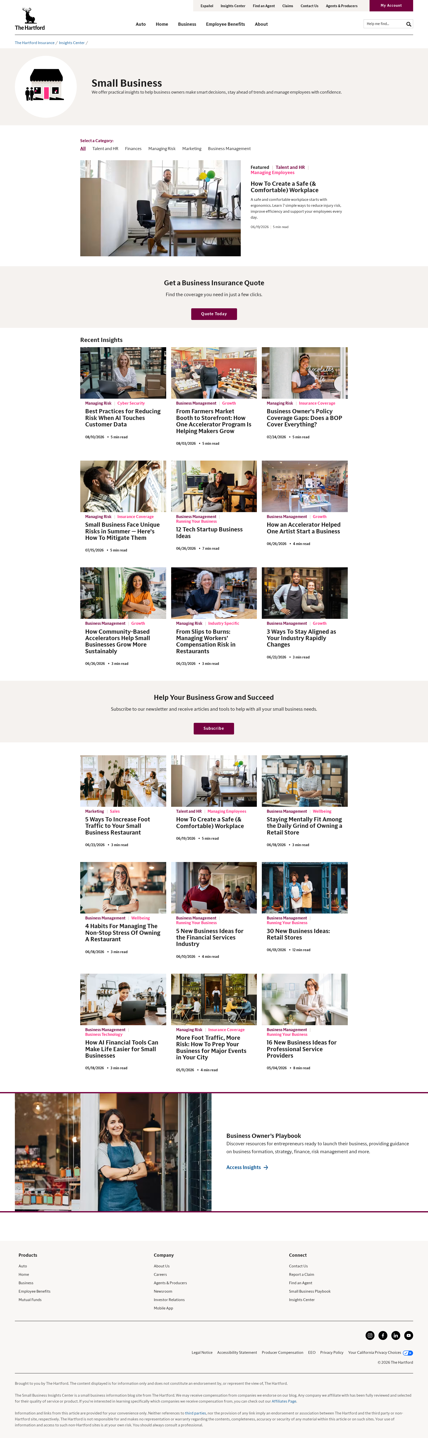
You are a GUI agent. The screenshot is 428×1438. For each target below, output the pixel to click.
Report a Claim (301, 1275)
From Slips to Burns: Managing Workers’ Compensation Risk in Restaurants (206, 641)
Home (24, 1275)
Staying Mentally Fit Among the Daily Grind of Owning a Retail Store (304, 826)
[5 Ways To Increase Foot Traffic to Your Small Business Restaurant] (123, 781)
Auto (23, 1266)
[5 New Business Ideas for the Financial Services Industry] (214, 888)
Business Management (229, 149)
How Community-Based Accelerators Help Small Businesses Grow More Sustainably (117, 641)
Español (207, 6)
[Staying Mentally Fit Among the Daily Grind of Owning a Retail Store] (305, 781)
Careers (160, 1275)
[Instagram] (370, 1339)
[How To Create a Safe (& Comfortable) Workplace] (214, 781)
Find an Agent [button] (264, 6)
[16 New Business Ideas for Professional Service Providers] (305, 999)
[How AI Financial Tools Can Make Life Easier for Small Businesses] (123, 999)
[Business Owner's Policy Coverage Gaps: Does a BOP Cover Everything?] (305, 373)
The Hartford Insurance (34, 43)
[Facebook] (382, 1339)
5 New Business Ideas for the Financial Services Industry (209, 937)
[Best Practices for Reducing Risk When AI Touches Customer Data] (123, 373)
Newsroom (163, 1291)
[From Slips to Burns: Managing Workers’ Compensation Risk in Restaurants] (214, 593)
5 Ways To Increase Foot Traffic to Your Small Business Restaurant (117, 826)
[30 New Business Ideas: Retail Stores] (305, 888)
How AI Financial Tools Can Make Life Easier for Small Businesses (121, 1049)
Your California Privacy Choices (374, 1353)
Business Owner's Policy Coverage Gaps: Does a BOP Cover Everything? (304, 418)
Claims (287, 6)
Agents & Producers (342, 6)
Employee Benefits (35, 1291)
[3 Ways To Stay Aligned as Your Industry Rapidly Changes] (305, 593)
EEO (312, 1353)
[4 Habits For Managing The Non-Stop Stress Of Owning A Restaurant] (123, 888)
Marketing (191, 149)
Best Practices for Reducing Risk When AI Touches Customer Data (122, 418)
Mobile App (163, 1308)
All (83, 149)
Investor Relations (169, 1300)
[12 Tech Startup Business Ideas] (214, 486)
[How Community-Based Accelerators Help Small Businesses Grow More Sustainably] (123, 593)
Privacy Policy (332, 1353)
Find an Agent (300, 1283)
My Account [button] (391, 5)
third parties (195, 1413)
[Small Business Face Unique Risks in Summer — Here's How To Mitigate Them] (123, 486)
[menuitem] (146, 27)
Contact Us (310, 6)
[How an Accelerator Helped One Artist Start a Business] (305, 486)
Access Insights (243, 1167)
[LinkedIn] (395, 1339)
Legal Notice (202, 1353)
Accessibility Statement (237, 1353)
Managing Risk (162, 149)
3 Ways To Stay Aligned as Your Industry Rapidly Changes (301, 638)
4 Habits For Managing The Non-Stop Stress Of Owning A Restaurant (122, 932)
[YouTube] (408, 1339)
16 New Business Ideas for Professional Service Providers (302, 1049)
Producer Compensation (282, 1353)
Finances (133, 149)
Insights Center (233, 6)
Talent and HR (105, 149)
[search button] (409, 23)
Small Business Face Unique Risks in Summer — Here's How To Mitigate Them (122, 531)
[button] (141, 27)
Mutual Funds (30, 1300)
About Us (162, 1266)
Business (26, 1283)
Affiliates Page (284, 1401)
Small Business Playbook (310, 1291)
